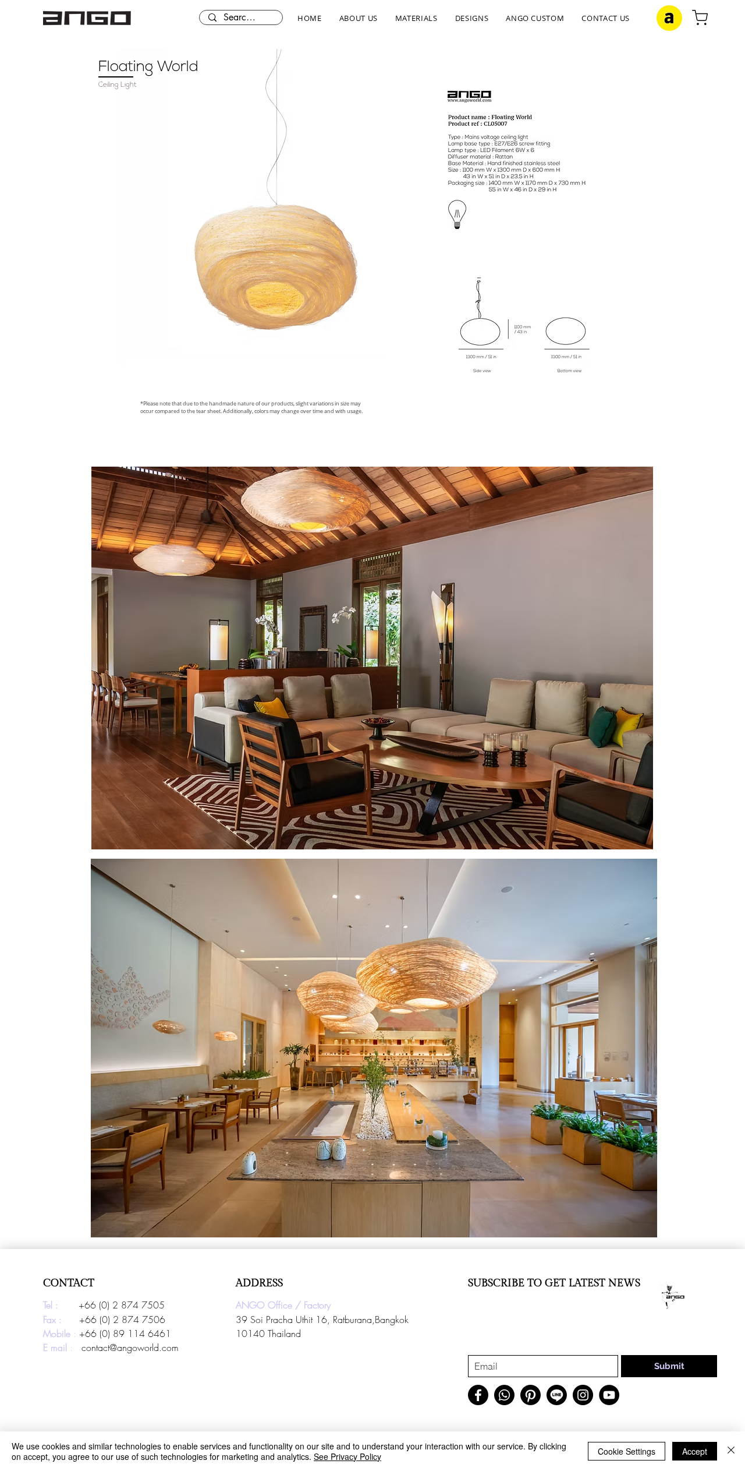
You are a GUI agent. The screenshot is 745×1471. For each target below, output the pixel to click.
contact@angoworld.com (130, 1347)
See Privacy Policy (347, 1456)
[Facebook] (478, 1395)
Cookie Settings (626, 1451)
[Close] (731, 1451)
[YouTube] (609, 1395)
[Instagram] (583, 1395)
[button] (359, 18)
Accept (694, 1451)
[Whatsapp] (504, 1395)
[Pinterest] (530, 1395)
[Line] (557, 1395)
